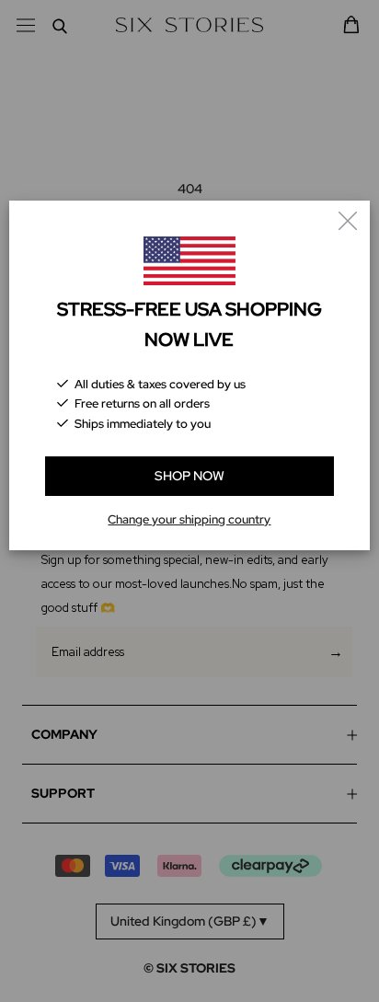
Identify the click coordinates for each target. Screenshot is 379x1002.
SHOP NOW (189, 475)
